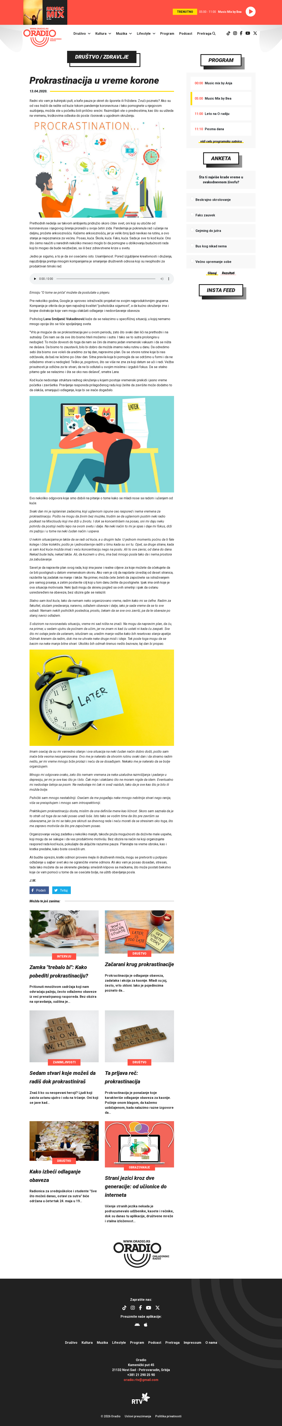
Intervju (64, 956)
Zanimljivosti (64, 1062)
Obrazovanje (139, 1167)
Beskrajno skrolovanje (213, 200)
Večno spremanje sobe (213, 262)
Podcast (185, 34)
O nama (211, 1343)
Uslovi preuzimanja (138, 1416)
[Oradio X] (255, 34)
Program (167, 34)
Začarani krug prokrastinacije (139, 964)
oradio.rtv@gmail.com (141, 1380)
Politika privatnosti (168, 1416)
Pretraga (204, 34)
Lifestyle (144, 34)
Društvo (79, 34)
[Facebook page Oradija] (241, 34)
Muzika (121, 34)
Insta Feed (221, 290)
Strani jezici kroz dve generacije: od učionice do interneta (136, 1186)
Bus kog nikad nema (211, 246)
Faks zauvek (205, 215)
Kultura (101, 34)
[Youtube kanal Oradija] (248, 34)
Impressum (192, 1343)
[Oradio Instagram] (235, 34)
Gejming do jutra (208, 231)
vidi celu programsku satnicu (221, 141)
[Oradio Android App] (137, 1325)
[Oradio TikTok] (228, 34)
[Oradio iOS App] (145, 1325)
